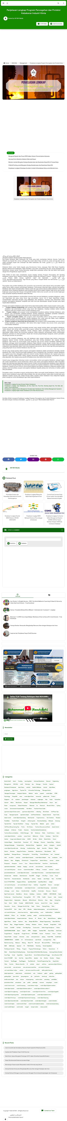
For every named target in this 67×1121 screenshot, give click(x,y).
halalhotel (6, 915)
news (20, 796)
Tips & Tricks (56, 814)
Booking (28, 924)
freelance (39, 973)
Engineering (56, 781)
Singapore (6, 799)
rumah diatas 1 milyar (32, 985)
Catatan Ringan (8, 842)
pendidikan (54, 979)
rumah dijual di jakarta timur (44, 994)
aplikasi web (46, 796)
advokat (32, 964)
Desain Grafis (17, 842)
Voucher (11, 964)
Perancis (43, 842)
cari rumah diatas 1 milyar (10, 970)
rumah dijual (49, 793)
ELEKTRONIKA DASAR (9, 930)
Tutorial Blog (35, 854)
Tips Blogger (14, 961)
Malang (24, 942)
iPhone (13, 915)
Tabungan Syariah (13, 814)
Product (53, 796)
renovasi (42, 982)
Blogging (17, 860)
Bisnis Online (47, 839)
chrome (19, 869)
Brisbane (34, 924)
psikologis (35, 982)
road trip (18, 857)
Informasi (21, 936)
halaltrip (36, 884)
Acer (61, 857)
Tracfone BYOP (8, 909)
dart (56, 802)
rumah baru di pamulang (45, 915)
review (6, 808)
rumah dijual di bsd (29, 796)
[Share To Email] (33, 459)
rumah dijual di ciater (25, 991)
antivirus (44, 964)
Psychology (7, 796)
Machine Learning (8, 942)
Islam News (52, 787)
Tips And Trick (7, 823)
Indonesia (33, 799)
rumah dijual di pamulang (19, 817)
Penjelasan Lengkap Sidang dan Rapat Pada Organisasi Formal (33, 495)
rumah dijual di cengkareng (11, 991)
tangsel (27, 1007)
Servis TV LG (44, 903)
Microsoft (37, 942)
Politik (15, 903)
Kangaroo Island (8, 900)
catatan (21, 970)
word (12, 891)
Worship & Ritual (30, 845)
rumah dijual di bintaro (9, 836)
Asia (46, 799)
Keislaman (37, 833)
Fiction (23, 827)
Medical (31, 793)
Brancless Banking (41, 820)
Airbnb (40, 839)
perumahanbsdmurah (9, 872)
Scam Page (7, 955)
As (37, 805)
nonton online (39, 979)
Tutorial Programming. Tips (44, 961)
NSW (5, 945)
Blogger (38, 875)
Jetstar (57, 860)
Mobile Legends (56, 942)
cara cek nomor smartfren (29, 967)
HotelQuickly (26, 878)
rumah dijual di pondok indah (11, 1000)
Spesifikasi (7, 854)
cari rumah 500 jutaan (9, 912)
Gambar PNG (42, 930)
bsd (51, 854)
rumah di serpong (21, 985)
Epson (18, 930)
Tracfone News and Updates (11, 833)
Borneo (26, 894)
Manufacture (39, 851)
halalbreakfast (49, 912)
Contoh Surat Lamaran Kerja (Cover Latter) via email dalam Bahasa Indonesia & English (55, 496)
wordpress (54, 857)
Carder (6, 927)
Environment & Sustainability (17, 808)
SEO (54, 851)
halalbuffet (57, 912)
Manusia (25, 900)
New (53, 878)
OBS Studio (12, 945)
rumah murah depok (9, 1003)
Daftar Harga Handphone (48, 927)
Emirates (12, 851)
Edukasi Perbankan (22, 805)
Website (42, 823)
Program (24, 949)
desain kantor (19, 973)
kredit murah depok (9, 979)
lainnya (22, 979)
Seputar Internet (47, 814)
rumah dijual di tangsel (40, 1000)
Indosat (15, 936)
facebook (57, 854)
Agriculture (15, 790)
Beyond (55, 891)
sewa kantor (54, 887)
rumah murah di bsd (21, 1003)
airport (38, 964)
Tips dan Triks (34, 823)
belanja (19, 866)
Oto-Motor (29, 808)
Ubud (20, 909)
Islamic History (43, 860)
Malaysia (51, 820)
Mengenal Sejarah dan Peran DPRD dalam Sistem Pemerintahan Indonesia (29, 156)
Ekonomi (48, 781)
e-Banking (38, 811)
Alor (45, 918)
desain (45, 845)
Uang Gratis (56, 961)
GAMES (45, 894)
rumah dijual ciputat (9, 988)
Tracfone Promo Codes (39, 808)
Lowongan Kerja (47, 939)
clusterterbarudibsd (29, 869)
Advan (17, 891)
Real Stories (19, 802)
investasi (44, 869)
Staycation (7, 906)
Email (56, 875)
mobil (21, 784)
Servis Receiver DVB (57, 955)
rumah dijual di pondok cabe (11, 848)
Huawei (50, 897)
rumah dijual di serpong (43, 887)
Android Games (52, 918)
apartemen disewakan (9, 866)
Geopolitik (14, 796)
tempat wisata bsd (21, 918)
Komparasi (7, 863)
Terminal (6, 961)
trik (12, 799)
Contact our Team (48, 1111)
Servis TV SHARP (8, 958)
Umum (51, 802)
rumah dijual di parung (42, 997)
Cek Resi (18, 927)
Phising (18, 949)
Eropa (5, 814)
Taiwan (38, 906)
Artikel (14, 921)
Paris (5, 903)
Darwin (6, 851)
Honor (53, 933)
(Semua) (31, 918)
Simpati (26, 802)
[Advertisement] (33, 44)
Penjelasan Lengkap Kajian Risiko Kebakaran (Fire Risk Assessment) (24, 390)
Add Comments (57, 24)
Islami (14, 781)
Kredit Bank (58, 936)
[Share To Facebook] (9, 459)
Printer (42, 836)
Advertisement (23, 875)
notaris (57, 869)
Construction (36, 927)
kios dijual (23, 915)
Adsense (6, 860)
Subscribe (10, 739)
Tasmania (26, 830)
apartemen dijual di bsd (28, 811)
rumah (55, 982)
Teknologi (27, 784)
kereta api (44, 976)
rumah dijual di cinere (30, 887)
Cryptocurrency (40, 817)
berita (36, 793)
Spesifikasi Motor (42, 881)
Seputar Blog (50, 842)
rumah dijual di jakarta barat (53, 872)
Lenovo (21, 863)
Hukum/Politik (7, 936)
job (31, 976)
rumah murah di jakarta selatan (36, 1003)
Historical (42, 805)
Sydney (58, 805)
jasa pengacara (25, 976)
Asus (12, 860)
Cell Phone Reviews (36, 814)
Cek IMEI (12, 927)
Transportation (20, 845)
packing (29, 915)
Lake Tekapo (46, 878)
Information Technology (34, 790)
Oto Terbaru (30, 827)
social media (20, 1007)
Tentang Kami (26, 854)
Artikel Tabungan (25, 833)
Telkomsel (31, 805)
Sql (41, 958)
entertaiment (27, 973)
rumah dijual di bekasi (9, 918)
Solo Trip (21, 958)
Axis (26, 921)
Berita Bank (46, 811)
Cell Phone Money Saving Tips (11, 827)
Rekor (5, 952)
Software (58, 842)
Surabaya (48, 836)
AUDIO (29, 839)
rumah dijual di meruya (10, 997)
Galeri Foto (7, 878)
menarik (59, 845)
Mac (54, 939)
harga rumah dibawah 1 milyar (17, 839)
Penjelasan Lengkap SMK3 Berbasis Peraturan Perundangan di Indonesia (33, 518)
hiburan (50, 884)
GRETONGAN (52, 894)
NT (31, 842)
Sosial (51, 799)
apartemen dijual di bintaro (55, 964)
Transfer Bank (15, 820)
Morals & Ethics (51, 805)
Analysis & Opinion (22, 793)
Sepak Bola (20, 955)
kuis (17, 979)
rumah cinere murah (9, 985)
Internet (6, 802)
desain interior (55, 827)
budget (51, 881)
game (47, 823)
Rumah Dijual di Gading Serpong (17, 952)
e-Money (38, 869)
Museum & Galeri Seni (34, 863)
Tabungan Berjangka (9, 845)
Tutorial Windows (44, 854)
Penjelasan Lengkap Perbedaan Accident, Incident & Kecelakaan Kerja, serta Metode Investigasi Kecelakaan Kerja (34, 168)
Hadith (44, 897)
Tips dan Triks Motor (18, 823)
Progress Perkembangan (35, 949)
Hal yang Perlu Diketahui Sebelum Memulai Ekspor (22, 159)
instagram (52, 845)
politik (28, 982)
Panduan (58, 817)
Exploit (24, 930)
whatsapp (6, 891)
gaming (51, 973)
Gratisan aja (7, 897)
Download (25, 842)
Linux (26, 863)
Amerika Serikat (25, 891)
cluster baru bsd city (23, 912)
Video (5, 964)
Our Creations (50, 817)
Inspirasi (51, 784)
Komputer (14, 863)
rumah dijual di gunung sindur (11, 994)
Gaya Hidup (51, 930)
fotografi (23, 820)
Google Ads (17, 933)
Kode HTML (50, 936)
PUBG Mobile (30, 945)
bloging (25, 866)
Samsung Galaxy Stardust (55, 952)
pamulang (46, 979)
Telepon (58, 958)
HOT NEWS (34, 933)
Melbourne (35, 836)
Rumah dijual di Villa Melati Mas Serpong (37, 952)
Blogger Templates (19, 924)
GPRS (29, 930)
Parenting (38, 945)
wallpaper (6, 830)
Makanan (17, 942)
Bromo (40, 924)
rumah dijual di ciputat (27, 857)
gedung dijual (58, 973)
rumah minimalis (53, 1000)
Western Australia (20, 964)
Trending (20, 781)
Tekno (52, 906)
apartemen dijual (24, 814)
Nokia (43, 833)
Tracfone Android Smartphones (38, 830)
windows (17, 799)
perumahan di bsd (8, 982)
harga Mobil (43, 884)
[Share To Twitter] (21, 459)
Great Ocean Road (17, 897)
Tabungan (38, 784)
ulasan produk (43, 1007)
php (24, 982)
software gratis (31, 820)
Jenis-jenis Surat (35, 936)
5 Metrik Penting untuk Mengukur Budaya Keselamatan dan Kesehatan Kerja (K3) (30, 165)
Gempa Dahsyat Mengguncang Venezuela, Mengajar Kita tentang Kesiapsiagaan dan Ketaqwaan (31, 1073)
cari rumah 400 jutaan (9, 869)
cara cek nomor (17, 967)
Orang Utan (57, 900)
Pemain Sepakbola (47, 945)
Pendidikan (7, 820)
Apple (38, 848)
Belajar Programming (45, 921)
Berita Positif (7, 781)
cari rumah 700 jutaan (43, 967)
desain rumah (7, 817)
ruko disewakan (18, 887)
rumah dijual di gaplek (53, 991)
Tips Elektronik (31, 961)
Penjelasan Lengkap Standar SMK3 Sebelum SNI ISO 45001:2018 (12, 518)
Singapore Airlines (21, 881)
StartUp (46, 958)
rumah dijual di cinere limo (39, 991)
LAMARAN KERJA (8, 939)
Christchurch (25, 860)
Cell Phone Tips (55, 811)
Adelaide (15, 875)
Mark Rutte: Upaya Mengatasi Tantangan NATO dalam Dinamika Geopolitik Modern (27, 1056)
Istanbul (60, 897)
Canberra (39, 894)
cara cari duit (7, 967)
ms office (11, 857)
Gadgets (35, 930)
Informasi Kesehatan (39, 781)
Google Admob (8, 933)
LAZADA (17, 939)
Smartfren (45, 863)
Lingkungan (40, 799)
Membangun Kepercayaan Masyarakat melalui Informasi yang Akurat (23, 1064)
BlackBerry (19, 894)
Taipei (32, 906)
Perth (10, 903)
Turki (15, 909)
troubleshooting (31, 848)
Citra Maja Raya (27, 927)
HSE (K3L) (15, 784)
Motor (12, 802)
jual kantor (37, 976)
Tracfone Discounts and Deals (42, 827)
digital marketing (34, 912)
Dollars (58, 927)
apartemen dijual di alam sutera (12, 811)
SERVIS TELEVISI (29, 903)
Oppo (51, 900)
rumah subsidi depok (9, 1007)
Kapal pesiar (17, 900)
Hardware (47, 933)
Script (13, 955)
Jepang (43, 936)
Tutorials (45, 784)
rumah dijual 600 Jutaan (23, 872)
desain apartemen (8, 973)
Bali (32, 833)
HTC (34, 897)
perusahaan (18, 982)
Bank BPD (31, 875)
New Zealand (47, 851)
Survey (13, 906)
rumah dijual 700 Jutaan (37, 872)
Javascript (38, 796)
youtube (20, 836)
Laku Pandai (38, 939)
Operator (19, 945)
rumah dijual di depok (40, 857)
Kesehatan (31, 851)
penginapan (7, 790)
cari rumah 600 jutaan (9, 884)
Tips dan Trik (23, 790)
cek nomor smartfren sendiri (32, 970)
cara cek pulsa (48, 866)
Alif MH (15, 1111)
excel (42, 912)
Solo (16, 958)
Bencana (48, 891)
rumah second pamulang (52, 1003)
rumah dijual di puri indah (27, 1000)
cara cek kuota (39, 866)
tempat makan (34, 1007)
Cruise (51, 875)
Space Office (28, 958)
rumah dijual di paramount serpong (26, 997)
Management (7, 784)
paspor (35, 915)
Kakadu (39, 878)
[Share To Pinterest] (46, 459)
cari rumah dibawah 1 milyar (25, 884)
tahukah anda (7, 875)
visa (49, 857)
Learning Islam (28, 781)
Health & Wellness (36, 787)
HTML (38, 897)
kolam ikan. (52, 976)
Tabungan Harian (46, 790)
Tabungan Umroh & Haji (23, 906)
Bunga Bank (53, 924)
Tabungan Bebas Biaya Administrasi (38, 802)
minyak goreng (29, 979)
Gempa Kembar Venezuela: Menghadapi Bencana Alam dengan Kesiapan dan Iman (34, 625)
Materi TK (30, 942)
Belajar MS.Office (33, 921)
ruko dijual (56, 884)
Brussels (46, 924)
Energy (27, 823)
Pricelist (21, 903)
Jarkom (33, 878)
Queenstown (52, 949)
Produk (20, 830)
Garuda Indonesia (16, 878)
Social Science (50, 833)
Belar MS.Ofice (56, 921)
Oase (46, 900)
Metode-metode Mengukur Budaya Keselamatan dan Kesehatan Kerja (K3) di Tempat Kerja (33, 162)
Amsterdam (41, 891)
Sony (51, 903)
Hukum (59, 933)
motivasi (51, 869)
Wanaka (30, 909)
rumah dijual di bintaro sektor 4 (24, 988)
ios (17, 915)
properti (42, 793)
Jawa (27, 936)
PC (24, 945)
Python (44, 949)
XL (27, 964)
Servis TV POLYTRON (9, 881)
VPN (24, 909)
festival (6, 839)
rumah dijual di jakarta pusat (28, 994)
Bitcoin (6, 924)
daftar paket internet (47, 970)
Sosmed (56, 903)
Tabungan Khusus (16, 854)
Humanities (57, 799)
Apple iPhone (7, 921)
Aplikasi (60, 918)
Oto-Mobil (58, 878)
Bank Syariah (31, 817)
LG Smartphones (29, 939)
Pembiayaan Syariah (9, 949)
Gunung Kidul (27, 897)
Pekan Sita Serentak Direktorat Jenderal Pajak (17, 1060)
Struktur (52, 958)
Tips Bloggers (22, 961)
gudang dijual (7, 976)
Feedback (22, 543)
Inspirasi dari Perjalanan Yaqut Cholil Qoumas (23, 633)
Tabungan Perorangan (9, 793)
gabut (45, 973)
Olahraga (36, 842)
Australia (44, 848)
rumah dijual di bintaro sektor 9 (41, 988)
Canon (54, 839)
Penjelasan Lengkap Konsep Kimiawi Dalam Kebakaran (20, 384)
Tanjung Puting (45, 906)
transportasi (13, 805)
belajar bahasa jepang (39, 909)
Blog (11, 924)
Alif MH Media (15, 468)
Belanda (51, 848)
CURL (59, 924)
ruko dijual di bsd (8, 887)
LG (22, 939)
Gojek (59, 894)
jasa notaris (16, 976)
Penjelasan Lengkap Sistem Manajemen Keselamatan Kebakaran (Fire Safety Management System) (33, 389)
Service (37, 903)
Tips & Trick (55, 836)
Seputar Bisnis (28, 955)
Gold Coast (59, 930)
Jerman (51, 860)
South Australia (53, 863)
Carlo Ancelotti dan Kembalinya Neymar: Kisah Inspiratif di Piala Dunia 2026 (25, 1048)
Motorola (40, 900)
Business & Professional (10, 787)
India (55, 897)
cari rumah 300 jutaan (52, 909)
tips (33, 784)
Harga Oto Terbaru (21, 851)
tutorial (45, 787)
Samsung (57, 820)
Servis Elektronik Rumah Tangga (42, 955)
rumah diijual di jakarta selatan (47, 985)
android (28, 787)
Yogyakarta (39, 845)
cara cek (31, 866)
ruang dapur (49, 982)
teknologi (22, 848)
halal (5, 857)
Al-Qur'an (13, 830)
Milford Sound (32, 900)
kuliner (52, 823)
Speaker (36, 958)
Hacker (41, 933)
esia (34, 973)
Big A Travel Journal (9, 894)
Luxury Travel (27, 836)
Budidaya (32, 894)
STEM (55, 793)
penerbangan (25, 799)
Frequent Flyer (34, 860)
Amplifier (33, 891)
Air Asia (35, 839)
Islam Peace (21, 787)
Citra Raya (45, 875)
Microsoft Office (46, 942)
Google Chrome (26, 933)
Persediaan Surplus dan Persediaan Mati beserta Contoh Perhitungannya (12, 496)
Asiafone (20, 921)
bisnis (58, 833)
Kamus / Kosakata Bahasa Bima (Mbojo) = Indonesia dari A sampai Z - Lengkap (32, 610)
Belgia (56, 848)
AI (35, 918)
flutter (6, 805)
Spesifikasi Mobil (32, 881)
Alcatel (40, 918)
